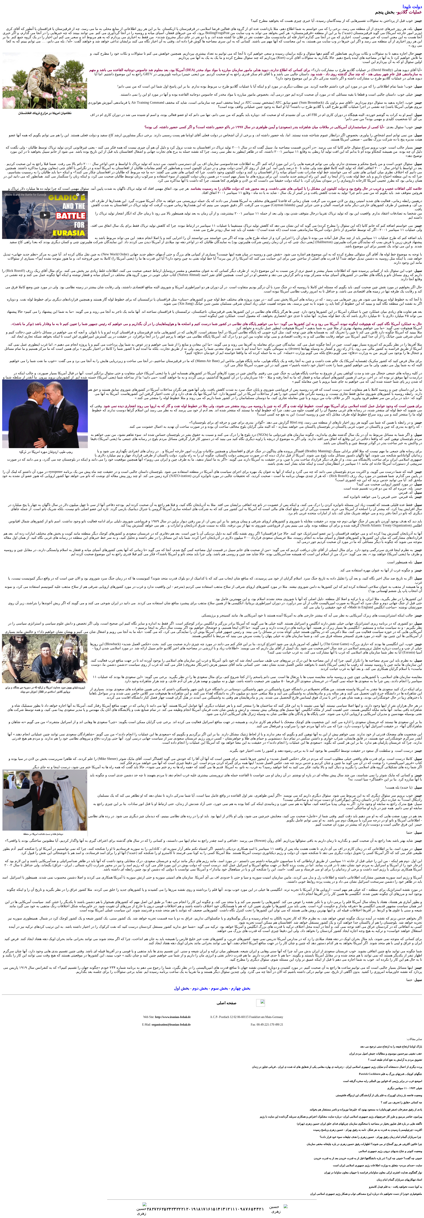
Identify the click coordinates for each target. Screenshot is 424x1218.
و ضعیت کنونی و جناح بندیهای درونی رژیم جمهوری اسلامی (390, 1151)
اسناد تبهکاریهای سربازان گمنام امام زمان (399, 1179)
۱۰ (237, 1209)
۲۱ (183, 1209)
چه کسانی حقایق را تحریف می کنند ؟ (401, 1102)
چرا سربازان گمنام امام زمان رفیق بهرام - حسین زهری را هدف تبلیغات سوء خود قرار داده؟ (370, 1136)
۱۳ (223, 1209)
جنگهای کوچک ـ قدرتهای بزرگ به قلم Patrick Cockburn (390, 1073)
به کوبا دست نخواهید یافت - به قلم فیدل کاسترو (395, 1186)
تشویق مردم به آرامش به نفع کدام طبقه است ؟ (395, 1059)
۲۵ (164, 1209)
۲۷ (154, 1209)
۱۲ (227, 1209)
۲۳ (174, 1209)
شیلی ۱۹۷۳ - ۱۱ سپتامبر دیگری (404, 1088)
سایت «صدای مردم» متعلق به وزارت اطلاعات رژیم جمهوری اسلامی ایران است (377, 1165)
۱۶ (208, 1209)
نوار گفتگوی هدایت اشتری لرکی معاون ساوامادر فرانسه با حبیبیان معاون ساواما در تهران (373, 1172)
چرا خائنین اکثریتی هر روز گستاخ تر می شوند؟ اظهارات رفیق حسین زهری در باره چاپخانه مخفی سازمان (364, 1144)
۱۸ (198, 1209)
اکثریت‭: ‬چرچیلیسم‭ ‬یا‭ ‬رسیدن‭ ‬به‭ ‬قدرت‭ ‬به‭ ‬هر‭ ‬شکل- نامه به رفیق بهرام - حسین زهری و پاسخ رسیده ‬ (367, 1129)
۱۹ (193, 1209)
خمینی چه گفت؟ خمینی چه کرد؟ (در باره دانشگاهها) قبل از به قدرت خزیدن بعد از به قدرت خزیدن (368, 1158)
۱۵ (213, 1209)
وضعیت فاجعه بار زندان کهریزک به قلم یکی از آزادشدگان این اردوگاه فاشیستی (379, 1095)
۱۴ (218, 1209)
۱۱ (232, 1209)
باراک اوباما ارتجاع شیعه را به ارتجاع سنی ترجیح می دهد (391, 1046)
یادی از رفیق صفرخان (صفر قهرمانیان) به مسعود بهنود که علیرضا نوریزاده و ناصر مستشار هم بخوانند (366, 1109)
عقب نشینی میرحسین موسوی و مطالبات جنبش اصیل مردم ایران (385, 1053)
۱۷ (203, 1209)
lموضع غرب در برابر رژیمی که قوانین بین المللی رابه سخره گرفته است (382, 1081)
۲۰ (188, 1209)
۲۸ (149, 1209)
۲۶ (159, 1209)
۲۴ (169, 1209)
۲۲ (178, 1209)
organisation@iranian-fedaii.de (171, 1024)
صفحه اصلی (227, 1003)
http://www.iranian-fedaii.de (173, 1017)
